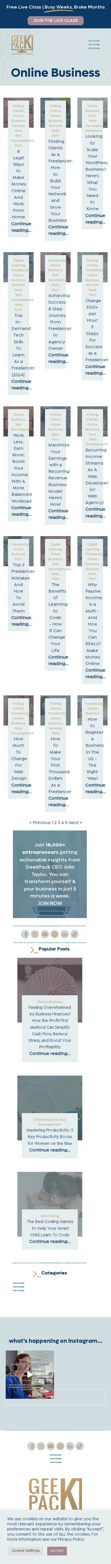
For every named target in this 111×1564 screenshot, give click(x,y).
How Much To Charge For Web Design (19, 758)
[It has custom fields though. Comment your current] (30, 1374)
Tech (18, 146)
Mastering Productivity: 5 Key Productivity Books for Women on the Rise (49, 1137)
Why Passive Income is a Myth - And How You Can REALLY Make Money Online (93, 624)
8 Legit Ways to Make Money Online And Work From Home (18, 184)
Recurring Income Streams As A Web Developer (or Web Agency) (96, 477)
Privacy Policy (71, 1539)
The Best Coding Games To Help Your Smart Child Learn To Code (50, 1228)
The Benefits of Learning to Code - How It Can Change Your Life (57, 618)
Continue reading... (50, 1054)
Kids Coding (50, 1216)
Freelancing (20, 270)
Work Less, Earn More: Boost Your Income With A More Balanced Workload (21, 468)
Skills (55, 136)
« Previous (40, 823)
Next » (75, 823)
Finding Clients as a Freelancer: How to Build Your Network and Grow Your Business (60, 181)
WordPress (93, 131)
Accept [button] (57, 1551)
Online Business (50, 1002)
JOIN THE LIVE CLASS (55, 21)
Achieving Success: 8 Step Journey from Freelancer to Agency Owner (59, 322)
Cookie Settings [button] (26, 1551)
